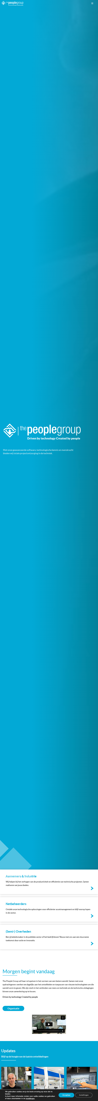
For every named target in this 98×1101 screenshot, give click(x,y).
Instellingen (84, 1095)
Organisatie (13, 1008)
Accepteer (66, 1095)
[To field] (49, 882)
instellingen (30, 1098)
